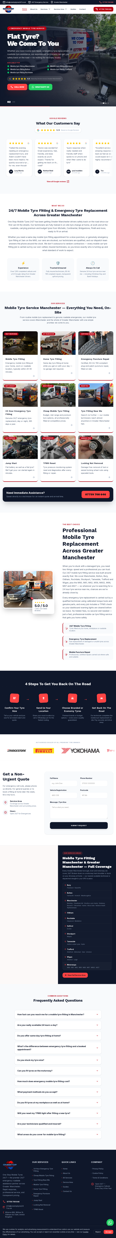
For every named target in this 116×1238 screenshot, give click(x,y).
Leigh (75, 960)
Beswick (70, 905)
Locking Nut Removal (42, 1205)
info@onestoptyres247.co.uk (15, 1207)
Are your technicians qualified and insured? (58, 1123)
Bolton (69, 893)
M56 (80, 967)
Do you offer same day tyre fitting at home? (58, 1035)
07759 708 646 (103, 9)
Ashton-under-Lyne (73, 944)
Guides (73, 9)
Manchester (72, 901)
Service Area (60, 9)
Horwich (77, 895)
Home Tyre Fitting (40, 1189)
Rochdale (71, 918)
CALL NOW (17, 87)
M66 (84, 967)
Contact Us (67, 1191)
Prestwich (70, 888)
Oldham (70, 913)
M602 (93, 967)
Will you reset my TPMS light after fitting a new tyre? (58, 1113)
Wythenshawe (72, 908)
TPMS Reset (38, 1209)
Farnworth (70, 895)
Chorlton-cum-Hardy (91, 903)
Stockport (71, 934)
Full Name (54, 778)
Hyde (83, 944)
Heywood (70, 921)
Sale (83, 952)
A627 (97, 967)
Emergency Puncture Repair (42, 1195)
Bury (69, 885)
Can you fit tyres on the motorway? (58, 1070)
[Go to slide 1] (101, 103)
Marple (69, 936)
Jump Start (38, 1200)
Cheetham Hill (78, 903)
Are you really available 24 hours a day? (58, 1025)
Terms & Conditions (100, 1178)
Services (46, 9)
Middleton (78, 921)
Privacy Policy (97, 1169)
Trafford (70, 949)
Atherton (70, 960)
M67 (88, 967)
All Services (67, 1178)
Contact (82, 9)
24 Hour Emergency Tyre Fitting (43, 1170)
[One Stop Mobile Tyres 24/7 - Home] (8, 9)
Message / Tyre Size (58, 802)
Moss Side (91, 905)
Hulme (84, 905)
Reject (98, 1232)
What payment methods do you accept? (58, 1092)
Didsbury (102, 903)
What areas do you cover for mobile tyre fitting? (58, 1134)
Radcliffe (78, 888)
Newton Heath (100, 905)
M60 (68, 967)
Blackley (70, 903)
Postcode (84, 790)
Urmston (89, 952)
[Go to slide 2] (103, 103)
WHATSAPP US (42, 87)
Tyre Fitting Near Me (42, 1180)
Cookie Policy (97, 1173)
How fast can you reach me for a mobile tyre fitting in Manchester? (58, 1014)
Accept (108, 1232)
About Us (33, 9)
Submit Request (79, 825)
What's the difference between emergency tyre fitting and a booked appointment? (58, 1048)
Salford (70, 926)
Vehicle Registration (58, 790)
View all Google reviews (58, 181)
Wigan (69, 957)
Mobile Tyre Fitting (41, 1184)
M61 (72, 967)
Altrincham (77, 952)
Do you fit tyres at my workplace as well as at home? (58, 1102)
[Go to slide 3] (107, 103)
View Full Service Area (75, 975)
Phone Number (86, 778)
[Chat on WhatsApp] (110, 1222)
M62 (76, 967)
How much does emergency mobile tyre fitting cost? (58, 1081)
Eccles (69, 929)
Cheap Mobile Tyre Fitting (44, 1175)
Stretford (70, 952)
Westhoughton (86, 895)
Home (24, 9)
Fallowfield (77, 905)
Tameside (71, 941)
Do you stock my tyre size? (58, 1060)
